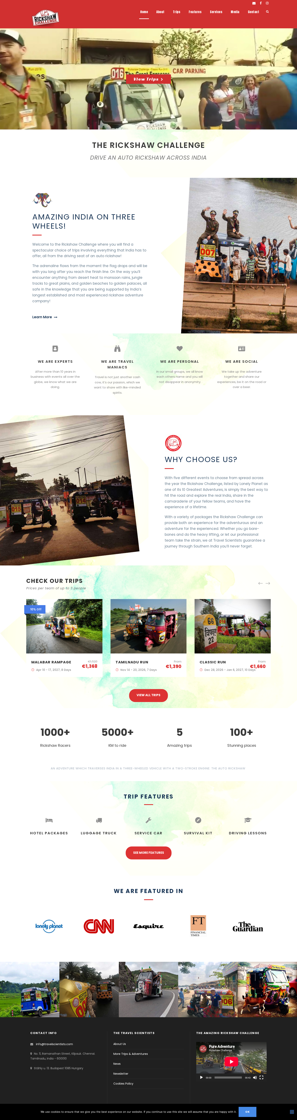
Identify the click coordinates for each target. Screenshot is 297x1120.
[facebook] (261, 3)
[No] (292, 1112)
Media (235, 12)
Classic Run (129, 662)
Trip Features (149, 797)
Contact (253, 12)
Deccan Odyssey (218, 662)
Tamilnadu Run (47, 662)
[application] (231, 1062)
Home (144, 12)
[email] (254, 3)
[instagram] (267, 3)
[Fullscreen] (261, 1077)
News (117, 1064)
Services (216, 12)
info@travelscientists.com (54, 1044)
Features (195, 12)
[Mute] (255, 1077)
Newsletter (120, 1074)
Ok (247, 1112)
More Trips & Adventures (130, 1054)
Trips (176, 12)
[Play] (201, 1077)
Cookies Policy (123, 1084)
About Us (119, 1044)
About (160, 12)
